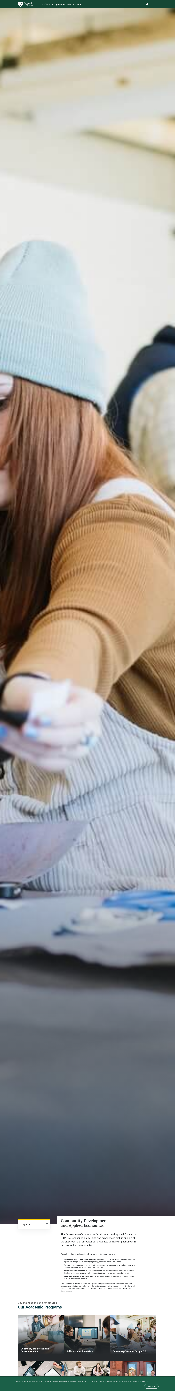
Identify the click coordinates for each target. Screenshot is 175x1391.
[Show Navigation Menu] (154, 3)
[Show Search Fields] (146, 3)
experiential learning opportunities (93, 1254)
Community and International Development (106, 1288)
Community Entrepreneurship (78, 1288)
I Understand (151, 1386)
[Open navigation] (47, 1224)
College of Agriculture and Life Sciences (63, 4)
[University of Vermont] (17, 7)
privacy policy (143, 1381)
